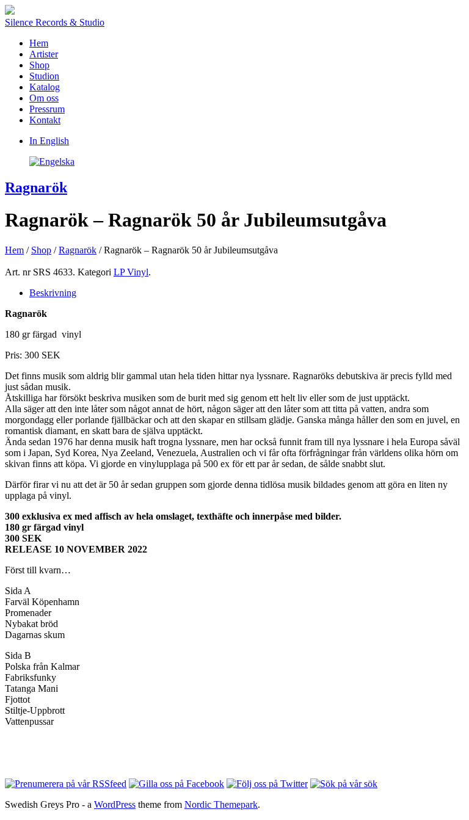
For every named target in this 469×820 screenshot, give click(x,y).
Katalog (44, 87)
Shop (39, 65)
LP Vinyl (131, 272)
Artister (43, 54)
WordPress (115, 804)
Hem (38, 43)
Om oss (44, 98)
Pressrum (47, 109)
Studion (44, 76)
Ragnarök (36, 187)
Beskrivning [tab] (52, 293)
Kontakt (44, 120)
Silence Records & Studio (54, 22)
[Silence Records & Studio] (10, 11)
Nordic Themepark (221, 804)
